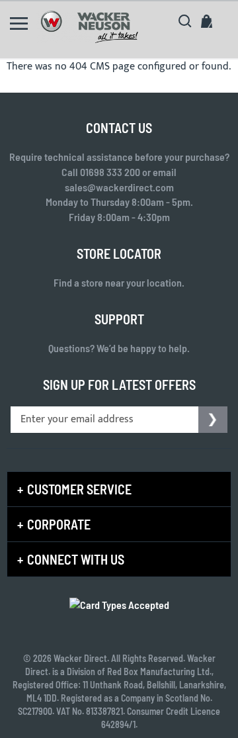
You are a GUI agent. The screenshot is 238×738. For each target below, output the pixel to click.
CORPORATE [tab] (59, 524)
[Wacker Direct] (89, 27)
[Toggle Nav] (19, 23)
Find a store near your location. (119, 282)
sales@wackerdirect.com (119, 187)
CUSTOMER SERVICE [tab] (79, 489)
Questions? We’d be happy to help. (119, 348)
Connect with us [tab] (75, 559)
